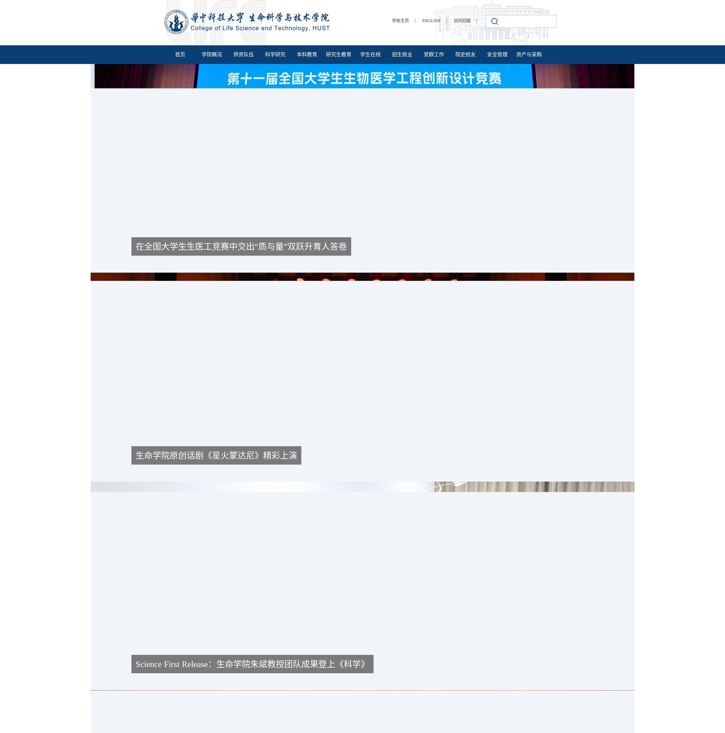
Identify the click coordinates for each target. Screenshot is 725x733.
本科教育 (307, 54)
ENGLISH (431, 20)
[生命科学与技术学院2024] (247, 12)
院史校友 (465, 54)
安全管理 (497, 54)
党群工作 (434, 54)
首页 (180, 54)
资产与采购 (529, 54)
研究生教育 (338, 54)
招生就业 (402, 54)
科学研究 (275, 54)
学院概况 (212, 54)
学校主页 (400, 20)
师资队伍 (243, 54)
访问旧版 (462, 20)
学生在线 (370, 54)
